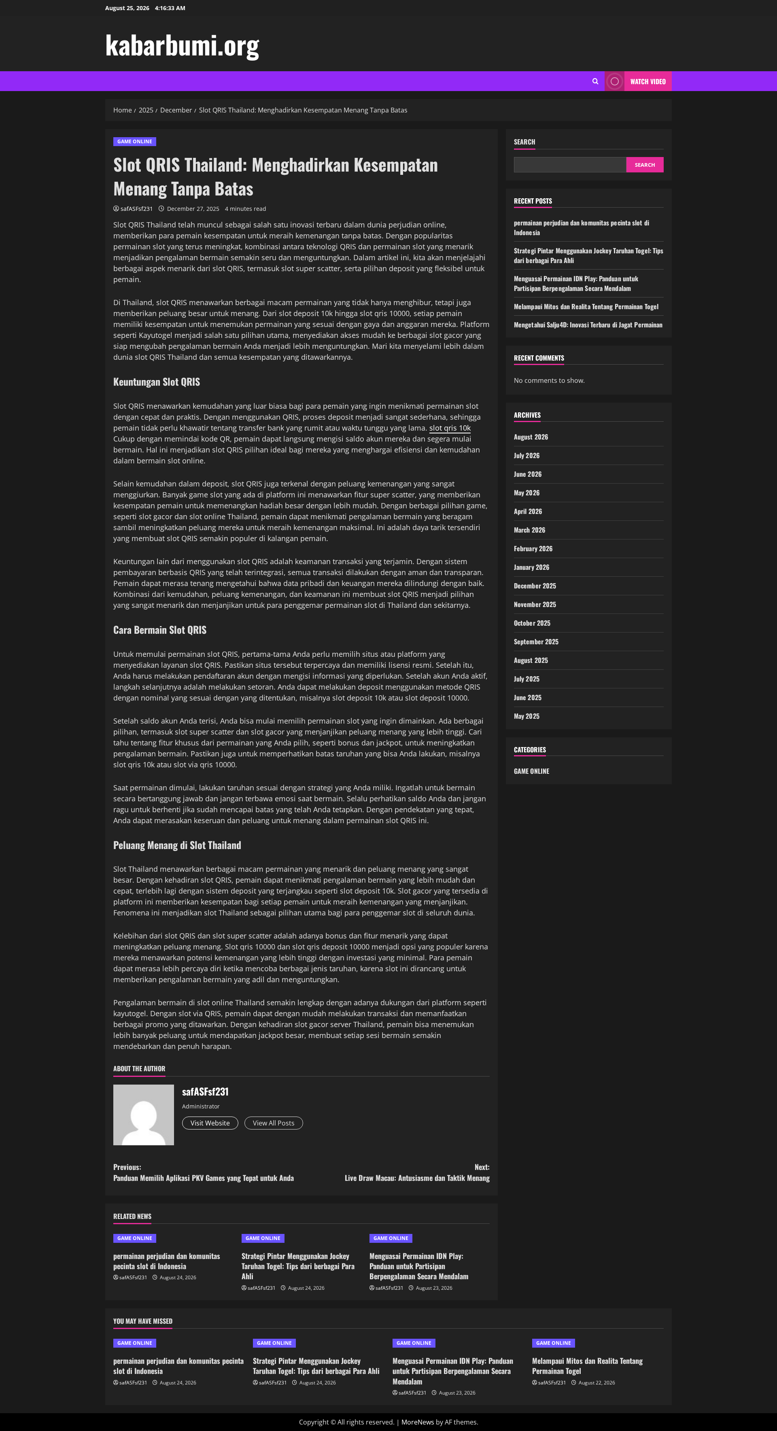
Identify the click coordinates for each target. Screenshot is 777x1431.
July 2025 (526, 679)
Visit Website (210, 1123)
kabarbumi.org (182, 44)
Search (524, 141)
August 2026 (531, 437)
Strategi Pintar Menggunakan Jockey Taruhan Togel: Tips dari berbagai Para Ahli (298, 1266)
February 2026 (533, 548)
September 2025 (536, 641)
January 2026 (532, 567)
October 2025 (532, 623)
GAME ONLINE (134, 141)
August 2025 (531, 660)
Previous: (203, 1172)
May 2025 (526, 716)
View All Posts (274, 1123)
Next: (417, 1172)
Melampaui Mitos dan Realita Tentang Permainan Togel (586, 306)
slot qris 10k (450, 428)
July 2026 (527, 455)
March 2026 (530, 530)
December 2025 (535, 585)
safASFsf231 (137, 208)
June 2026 (528, 474)
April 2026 (528, 511)
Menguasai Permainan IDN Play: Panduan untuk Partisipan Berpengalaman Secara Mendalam (419, 1266)
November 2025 (535, 604)
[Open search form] (595, 81)
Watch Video (648, 81)
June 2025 (527, 697)
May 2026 (527, 492)
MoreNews (417, 1422)
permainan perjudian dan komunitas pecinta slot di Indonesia (166, 1261)
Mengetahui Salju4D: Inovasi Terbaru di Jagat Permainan (588, 324)
